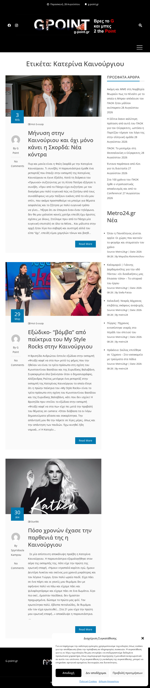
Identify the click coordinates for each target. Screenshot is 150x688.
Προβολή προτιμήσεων (127, 673)
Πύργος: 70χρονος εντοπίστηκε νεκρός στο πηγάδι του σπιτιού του (121, 327)
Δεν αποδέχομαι (96, 673)
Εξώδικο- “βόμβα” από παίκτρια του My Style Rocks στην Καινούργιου (60, 339)
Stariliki (35, 521)
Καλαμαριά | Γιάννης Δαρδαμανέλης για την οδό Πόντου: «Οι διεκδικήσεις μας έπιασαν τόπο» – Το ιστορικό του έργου (125, 274)
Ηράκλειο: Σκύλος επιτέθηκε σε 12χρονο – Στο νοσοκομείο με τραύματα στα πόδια (125, 354)
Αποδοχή (68, 673)
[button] (143, 638)
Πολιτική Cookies (88, 681)
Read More (85, 244)
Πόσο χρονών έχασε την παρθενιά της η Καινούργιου (60, 537)
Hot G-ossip (37, 124)
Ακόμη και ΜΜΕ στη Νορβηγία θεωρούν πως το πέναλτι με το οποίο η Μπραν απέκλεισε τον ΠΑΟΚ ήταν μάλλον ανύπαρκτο (126, 98)
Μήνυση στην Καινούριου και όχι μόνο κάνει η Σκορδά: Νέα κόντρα (60, 143)
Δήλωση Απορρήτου (109, 681)
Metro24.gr (122, 251)
